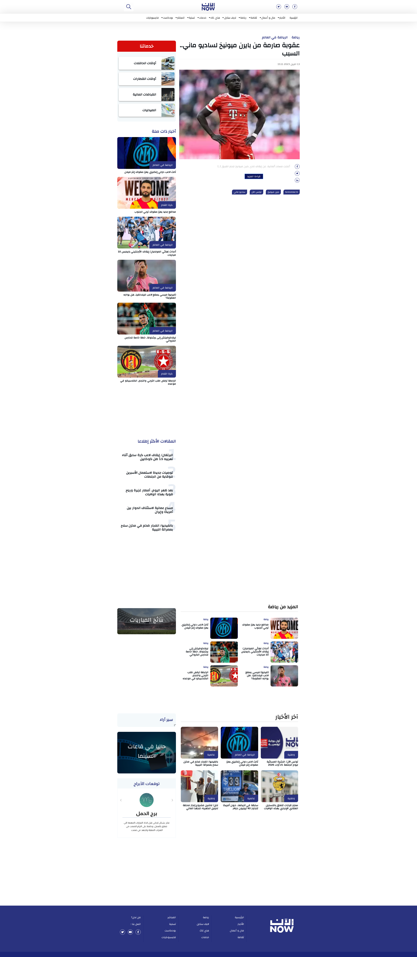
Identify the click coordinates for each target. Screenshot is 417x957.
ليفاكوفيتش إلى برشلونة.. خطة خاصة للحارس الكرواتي (150, 339)
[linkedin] (297, 181)
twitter (122, 932)
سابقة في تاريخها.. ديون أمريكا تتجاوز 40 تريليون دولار (240, 807)
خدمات (202, 17)
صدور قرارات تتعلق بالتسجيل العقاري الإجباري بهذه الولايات (281, 807)
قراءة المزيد (253, 176)
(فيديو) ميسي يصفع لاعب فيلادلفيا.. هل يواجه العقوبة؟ (149, 296)
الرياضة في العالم (275, 37)
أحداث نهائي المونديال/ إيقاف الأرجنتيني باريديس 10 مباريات (147, 253)
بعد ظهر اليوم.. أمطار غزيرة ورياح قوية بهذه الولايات (149, 492)
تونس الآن (257, 192)
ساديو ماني (239, 192)
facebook (138, 932)
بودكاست (168, 17)
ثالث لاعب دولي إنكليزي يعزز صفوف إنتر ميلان (150, 172)
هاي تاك (215, 17)
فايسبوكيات (152, 17)
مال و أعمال (268, 17)
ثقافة (254, 17)
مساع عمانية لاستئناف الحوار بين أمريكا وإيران (150, 510)
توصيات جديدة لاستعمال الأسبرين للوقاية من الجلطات (149, 475)
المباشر (181, 17)
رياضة (243, 17)
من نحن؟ (136, 917)
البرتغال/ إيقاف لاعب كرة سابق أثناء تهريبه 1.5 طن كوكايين (147, 457)
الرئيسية (294, 17)
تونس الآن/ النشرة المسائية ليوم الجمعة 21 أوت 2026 (282, 763)
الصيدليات (149, 110)
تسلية (192, 17)
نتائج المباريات (147, 620)
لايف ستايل (230, 17)
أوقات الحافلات (145, 63)
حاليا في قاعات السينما (147, 751)
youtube (130, 932)
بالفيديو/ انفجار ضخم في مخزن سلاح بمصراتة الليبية (147, 527)
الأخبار (282, 17)
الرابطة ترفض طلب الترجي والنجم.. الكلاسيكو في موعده (148, 382)
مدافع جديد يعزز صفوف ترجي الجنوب (155, 211)
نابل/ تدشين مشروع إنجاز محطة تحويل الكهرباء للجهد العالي (200, 807)
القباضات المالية (144, 94)
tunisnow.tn (291, 192)
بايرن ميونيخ (273, 192)
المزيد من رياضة (283, 607)
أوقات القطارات (144, 79)
